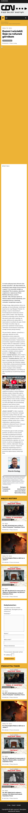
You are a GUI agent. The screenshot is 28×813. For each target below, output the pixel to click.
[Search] (26, 17)
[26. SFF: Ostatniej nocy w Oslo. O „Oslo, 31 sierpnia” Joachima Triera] (14, 511)
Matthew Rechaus (16, 481)
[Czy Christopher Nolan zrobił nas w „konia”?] (14, 543)
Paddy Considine (11, 482)
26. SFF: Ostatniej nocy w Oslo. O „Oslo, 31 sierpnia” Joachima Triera (13, 526)
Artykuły (4, 28)
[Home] (3, 18)
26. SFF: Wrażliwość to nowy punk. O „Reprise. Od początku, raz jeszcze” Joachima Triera (13, 592)
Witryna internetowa (9, 646)
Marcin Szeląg (14, 43)
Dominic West (9, 478)
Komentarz (7, 613)
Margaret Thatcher (7, 481)
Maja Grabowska (14, 529)
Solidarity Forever (7, 484)
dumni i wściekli (17, 478)
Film (7, 28)
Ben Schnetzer (16, 476)
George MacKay (6, 479)
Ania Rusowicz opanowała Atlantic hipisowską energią (20, 490)
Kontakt (19, 805)
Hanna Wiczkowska (15, 562)
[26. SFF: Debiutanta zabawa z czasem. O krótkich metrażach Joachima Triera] (14, 778)
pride (17, 482)
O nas (8, 805)
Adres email (7, 639)
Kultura (10, 28)
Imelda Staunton (14, 479)
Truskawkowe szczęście (6, 489)
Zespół (13, 805)
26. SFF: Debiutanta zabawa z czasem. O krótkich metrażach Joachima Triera (12, 794)
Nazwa (6, 633)
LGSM (21, 479)
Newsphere (23, 809)
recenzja (21, 482)
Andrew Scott (8, 476)
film (23, 478)
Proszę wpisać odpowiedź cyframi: (13, 652)
